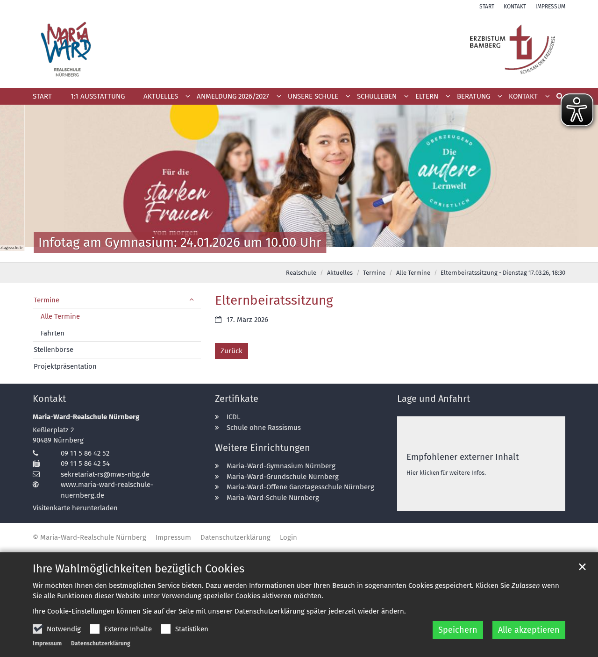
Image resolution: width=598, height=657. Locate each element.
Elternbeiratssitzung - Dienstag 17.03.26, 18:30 (503, 272)
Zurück (231, 351)
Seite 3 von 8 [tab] (275, 253)
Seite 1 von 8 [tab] (242, 253)
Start (42, 96)
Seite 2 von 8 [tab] (258, 253)
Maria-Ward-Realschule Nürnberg (86, 417)
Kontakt (49, 398)
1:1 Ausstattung (98, 96)
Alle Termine (413, 272)
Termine (374, 272)
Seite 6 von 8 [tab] (324, 253)
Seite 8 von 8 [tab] (356, 253)
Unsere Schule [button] (313, 96)
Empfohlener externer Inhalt (462, 456)
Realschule (301, 272)
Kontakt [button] (523, 96)
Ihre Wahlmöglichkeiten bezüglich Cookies (138, 568)
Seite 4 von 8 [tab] (291, 253)
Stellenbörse (53, 349)
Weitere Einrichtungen (262, 447)
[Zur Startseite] (299, 49)
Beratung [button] (473, 96)
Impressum (47, 643)
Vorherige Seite (18, 183)
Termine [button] (46, 300)
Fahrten (52, 333)
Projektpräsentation (65, 366)
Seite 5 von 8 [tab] (307, 253)
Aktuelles (340, 272)
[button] (235, 98)
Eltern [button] (426, 96)
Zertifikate (236, 398)
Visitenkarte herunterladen (75, 508)
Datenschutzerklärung (100, 643)
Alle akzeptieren (529, 630)
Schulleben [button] (377, 96)
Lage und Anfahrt (433, 398)
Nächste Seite (579, 183)
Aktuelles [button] (160, 96)
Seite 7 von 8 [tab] (340, 253)
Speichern (457, 630)
